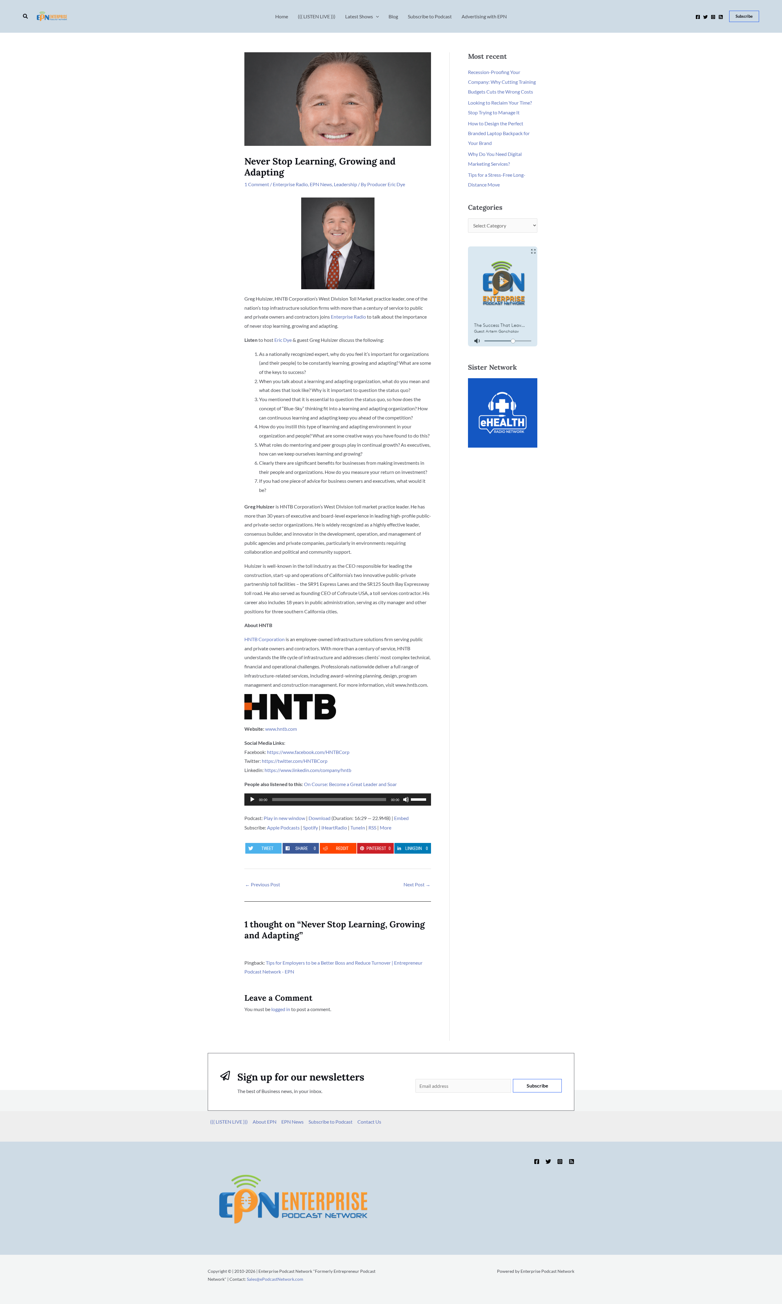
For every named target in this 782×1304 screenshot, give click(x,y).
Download (320, 818)
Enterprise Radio (290, 184)
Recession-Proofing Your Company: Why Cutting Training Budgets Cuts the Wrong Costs (502, 81)
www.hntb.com (281, 729)
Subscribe (537, 1085)
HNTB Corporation (264, 639)
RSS (372, 827)
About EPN (264, 1122)
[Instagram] (713, 17)
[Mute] (406, 799)
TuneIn (357, 827)
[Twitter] (705, 17)
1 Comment (256, 184)
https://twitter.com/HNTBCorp (294, 761)
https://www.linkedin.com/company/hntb (308, 770)
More (385, 827)
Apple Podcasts (283, 827)
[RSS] (720, 17)
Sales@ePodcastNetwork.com (275, 1279)
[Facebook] (698, 17)
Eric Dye (283, 340)
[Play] (252, 799)
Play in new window (284, 818)
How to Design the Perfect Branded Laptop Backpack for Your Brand (499, 133)
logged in (280, 1009)
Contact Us (369, 1122)
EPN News (321, 184)
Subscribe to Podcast (331, 1122)
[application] (337, 799)
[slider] (419, 798)
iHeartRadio (334, 827)
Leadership (345, 184)
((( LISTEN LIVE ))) (229, 1122)
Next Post (417, 884)
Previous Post (262, 884)
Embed (401, 818)
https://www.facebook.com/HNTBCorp (308, 752)
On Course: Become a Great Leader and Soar (350, 784)
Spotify (310, 827)
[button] (25, 16)
